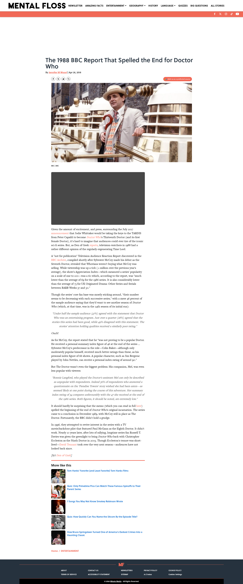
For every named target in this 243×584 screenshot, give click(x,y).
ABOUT (64, 570)
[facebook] (214, 14)
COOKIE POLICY (175, 570)
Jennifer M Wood (58, 72)
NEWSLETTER (75, 5)
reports (94, 245)
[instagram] (226, 14)
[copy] (69, 79)
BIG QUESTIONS (199, 5)
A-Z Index (148, 574)
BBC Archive (58, 260)
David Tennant (68, 444)
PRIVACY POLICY (150, 570)
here (138, 406)
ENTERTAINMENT (115, 5)
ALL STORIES (217, 5)
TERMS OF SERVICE (69, 574)
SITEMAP (124, 574)
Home (54, 550)
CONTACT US (93, 570)
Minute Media (115, 581)
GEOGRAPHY (136, 5)
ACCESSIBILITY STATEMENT (99, 574)
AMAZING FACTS (94, 5)
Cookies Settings (175, 574)
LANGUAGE (167, 5)
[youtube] (237, 14)
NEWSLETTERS (126, 570)
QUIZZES (183, 5)
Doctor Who (94, 237)
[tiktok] (232, 14)
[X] (220, 14)
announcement (60, 233)
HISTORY (153, 5)
